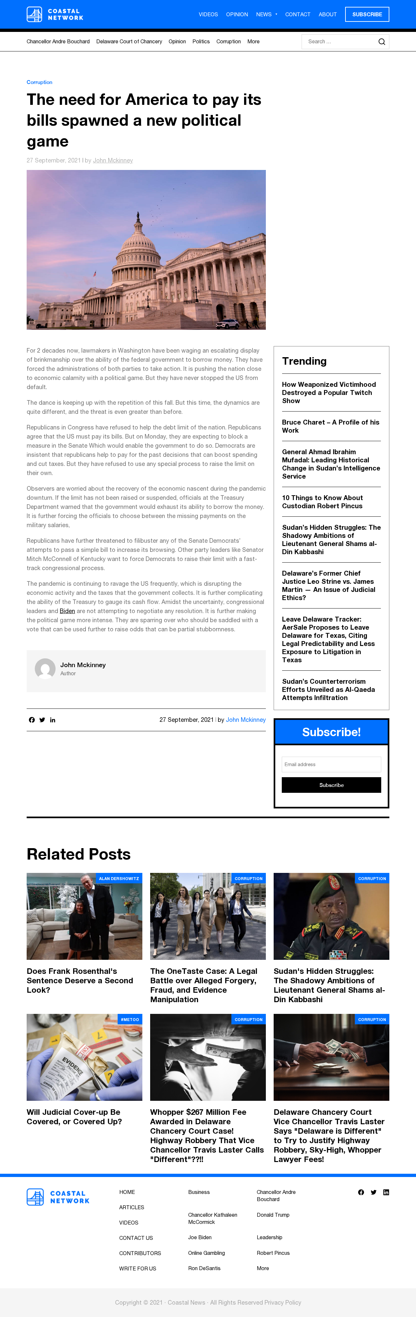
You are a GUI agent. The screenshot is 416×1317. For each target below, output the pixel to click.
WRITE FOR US (137, 1268)
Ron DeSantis (204, 1268)
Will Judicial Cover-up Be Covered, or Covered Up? (74, 1116)
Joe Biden (200, 1237)
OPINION (237, 14)
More (253, 41)
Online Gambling (206, 1253)
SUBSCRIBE (367, 14)
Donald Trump (273, 1215)
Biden (67, 611)
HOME (127, 1192)
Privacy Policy (283, 1302)
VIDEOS (208, 14)
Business (199, 1192)
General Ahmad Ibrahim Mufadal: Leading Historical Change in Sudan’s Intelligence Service (331, 464)
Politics (201, 41)
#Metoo (130, 1019)
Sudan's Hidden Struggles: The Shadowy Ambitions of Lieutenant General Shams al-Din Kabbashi (329, 985)
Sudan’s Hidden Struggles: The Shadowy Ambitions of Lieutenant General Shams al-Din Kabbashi (331, 539)
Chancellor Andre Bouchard (58, 41)
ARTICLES (131, 1207)
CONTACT (298, 14)
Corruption (228, 41)
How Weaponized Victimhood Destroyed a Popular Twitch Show (329, 392)
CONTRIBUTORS (140, 1253)
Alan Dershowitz (119, 878)
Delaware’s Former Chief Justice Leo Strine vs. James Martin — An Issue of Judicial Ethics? (328, 585)
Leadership (269, 1237)
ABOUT (328, 14)
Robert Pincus (273, 1253)
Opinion (177, 41)
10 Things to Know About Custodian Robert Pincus (322, 502)
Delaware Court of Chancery (129, 41)
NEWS (264, 14)
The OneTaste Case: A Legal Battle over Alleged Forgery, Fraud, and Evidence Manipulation (203, 985)
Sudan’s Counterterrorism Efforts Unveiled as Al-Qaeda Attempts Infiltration (328, 689)
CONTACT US (136, 1238)
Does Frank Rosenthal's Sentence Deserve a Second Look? (80, 980)
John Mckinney (113, 160)
